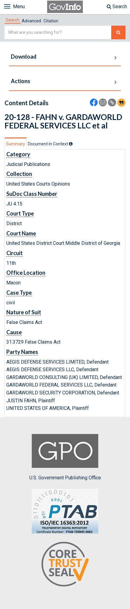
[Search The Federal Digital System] (118, 32)
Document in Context (48, 143)
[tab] (13, 20)
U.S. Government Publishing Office (65, 478)
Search (119, 6)
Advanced (31, 20)
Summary (15, 143)
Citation (51, 20)
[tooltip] (71, 144)
